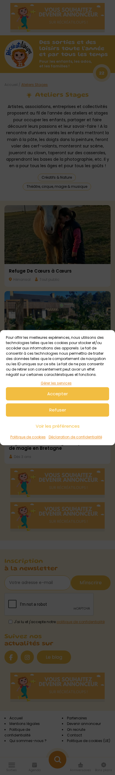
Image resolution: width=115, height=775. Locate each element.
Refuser (57, 410)
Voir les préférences (58, 426)
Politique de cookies (28, 437)
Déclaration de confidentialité (75, 437)
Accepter (57, 394)
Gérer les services (56, 383)
